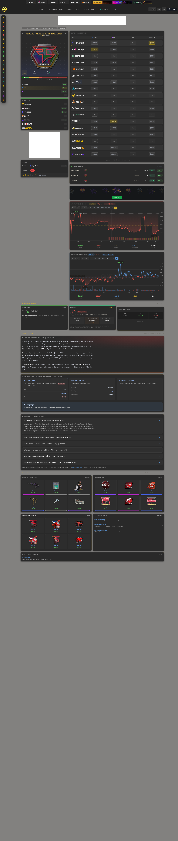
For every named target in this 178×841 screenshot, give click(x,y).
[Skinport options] (64, 2)
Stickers (78, 9)
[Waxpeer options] (75, 2)
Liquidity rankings (95, 327)
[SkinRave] (137, 2)
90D (98, 207)
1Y (106, 207)
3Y (109, 207)
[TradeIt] (117, 2)
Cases (61, 9)
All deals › (159, 166)
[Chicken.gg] (147, 2)
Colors (93, 9)
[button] (24, 77)
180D (102, 207)
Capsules (69, 9)
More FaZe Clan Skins (29, 515)
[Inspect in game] (66, 33)
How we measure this (85, 327)
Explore (114, 9)
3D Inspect (105, 9)
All (115, 207)
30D (94, 207)
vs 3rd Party (85, 258)
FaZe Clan (38, 28)
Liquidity (91, 307)
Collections (52, 9)
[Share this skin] (23, 33)
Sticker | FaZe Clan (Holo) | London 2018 (54, 28)
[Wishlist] (159, 9)
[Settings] (164, 9)
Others (86, 9)
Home (26, 28)
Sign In (173, 9)
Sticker (32, 28)
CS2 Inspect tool (77, 467)
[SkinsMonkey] (97, 2)
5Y (112, 207)
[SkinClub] (127, 2)
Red (32, 170)
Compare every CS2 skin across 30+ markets (116, 160)
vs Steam (84, 207)
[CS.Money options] (42, 2)
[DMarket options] (53, 2)
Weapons (41, 9)
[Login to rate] (23, 175)
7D (90, 207)
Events (74, 207)
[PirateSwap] (107, 2)
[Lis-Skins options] (86, 2)
